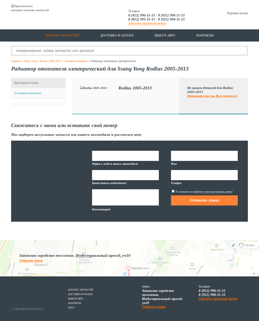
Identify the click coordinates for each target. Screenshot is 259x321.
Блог (71, 307)
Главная (16, 61)
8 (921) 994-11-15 (171, 19)
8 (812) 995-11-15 (141, 19)
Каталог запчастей (62, 35)
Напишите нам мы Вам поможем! (212, 96)
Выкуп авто (165, 35)
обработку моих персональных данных (212, 191)
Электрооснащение (75, 61)
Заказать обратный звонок (147, 23)
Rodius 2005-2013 (50, 61)
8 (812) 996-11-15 (141, 15)
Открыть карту (31, 260)
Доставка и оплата (117, 35)
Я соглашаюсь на (204, 191)
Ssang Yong (30, 61)
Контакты (205, 35)
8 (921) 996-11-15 (171, 15)
